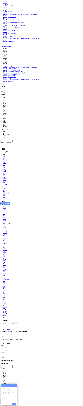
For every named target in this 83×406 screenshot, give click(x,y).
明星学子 (10, 19)
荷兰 (4, 169)
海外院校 (5, 29)
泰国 (4, 182)
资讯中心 (18, 19)
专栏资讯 (36, 38)
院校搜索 (5, 30)
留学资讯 (32, 14)
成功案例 (23, 14)
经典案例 (5, 28)
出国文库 (13, 41)
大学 (4, 190)
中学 (4, 195)
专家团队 (18, 14)
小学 (4, 197)
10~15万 (5, 230)
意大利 (4, 170)
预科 (4, 191)
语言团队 (10, 36)
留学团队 (5, 36)
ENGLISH (5, 4)
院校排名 (10, 30)
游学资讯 (18, 25)
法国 (4, 167)
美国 (4, 158)
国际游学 (5, 23)
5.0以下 (4, 287)
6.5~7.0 (4, 208)
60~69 (4, 216)
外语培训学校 (6, 193)
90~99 (4, 220)
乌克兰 (4, 180)
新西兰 (4, 163)
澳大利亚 (5, 161)
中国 (4, 177)
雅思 (4, 240)
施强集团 (5, 1)
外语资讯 (10, 38)
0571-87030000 (6, 329)
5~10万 (4, 229)
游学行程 (10, 25)
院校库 (13, 30)
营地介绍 (5, 25)
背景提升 (5, 15)
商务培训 (5, 26)
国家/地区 (5, 238)
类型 (4, 239)
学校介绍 (10, 11)
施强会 (9, 41)
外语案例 (10, 33)
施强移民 (5, 3)
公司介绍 (5, 11)
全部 (4, 156)
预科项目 (5, 22)
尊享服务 (5, 40)
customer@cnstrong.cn (8, 326)
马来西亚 (5, 184)
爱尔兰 (4, 171)
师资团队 (14, 19)
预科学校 (5, 21)
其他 (39, 38)
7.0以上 (4, 209)
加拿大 (4, 162)
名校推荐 (10, 14)
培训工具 (18, 28)
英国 (4, 159)
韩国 (4, 174)
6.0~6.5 (4, 206)
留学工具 (36, 14)
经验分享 (23, 38)
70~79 (4, 217)
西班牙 (4, 181)
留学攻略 (14, 14)
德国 (4, 165)
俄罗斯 (4, 178)
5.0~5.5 (4, 288)
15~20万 (5, 231)
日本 (4, 173)
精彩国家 (5, 14)
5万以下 (5, 227)
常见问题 (23, 25)
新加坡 (4, 175)
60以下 (4, 215)
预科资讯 (27, 38)
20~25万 (5, 233)
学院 (4, 194)
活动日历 (32, 38)
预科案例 (14, 33)
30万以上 (5, 235)
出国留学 (5, 13)
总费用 (4, 243)
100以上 (5, 221)
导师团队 (10, 17)
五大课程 (5, 19)
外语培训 (5, 18)
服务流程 (27, 14)
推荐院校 (10, 22)
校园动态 (18, 38)
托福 (4, 242)
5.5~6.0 (4, 205)
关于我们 (5, 10)
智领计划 (5, 17)
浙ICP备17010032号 (5, 333)
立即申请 (14, 17)
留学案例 (5, 33)
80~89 (4, 219)
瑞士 (4, 166)
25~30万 (5, 234)
